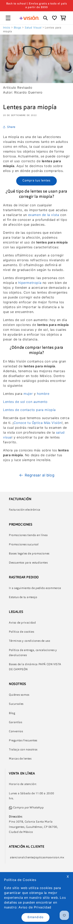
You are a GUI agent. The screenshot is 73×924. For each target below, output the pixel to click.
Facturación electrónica (24, 509)
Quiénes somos (19, 694)
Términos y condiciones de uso (29, 641)
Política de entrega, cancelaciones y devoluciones (33, 653)
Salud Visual (33, 27)
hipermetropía (29, 283)
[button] (8, 18)
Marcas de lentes (20, 758)
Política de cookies (21, 631)
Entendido (35, 917)
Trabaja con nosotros (23, 749)
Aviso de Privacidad (34, 907)
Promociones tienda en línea (28, 535)
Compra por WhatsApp (28, 807)
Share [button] (11, 127)
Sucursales (16, 704)
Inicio (6, 27)
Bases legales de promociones (29, 553)
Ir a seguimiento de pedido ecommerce (35, 588)
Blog (12, 713)
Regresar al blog (40, 475)
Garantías (15, 722)
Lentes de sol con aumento (25, 402)
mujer (28, 394)
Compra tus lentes (36, 180)
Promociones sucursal (24, 544)
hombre (43, 394)
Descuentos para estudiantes (28, 562)
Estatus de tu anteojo (23, 597)
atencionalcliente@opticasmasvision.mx (37, 857)
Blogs (17, 27)
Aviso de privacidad (22, 622)
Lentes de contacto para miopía (29, 410)
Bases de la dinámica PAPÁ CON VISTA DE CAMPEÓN (35, 667)
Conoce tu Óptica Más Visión (38, 423)
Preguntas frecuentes (23, 740)
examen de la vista (43, 215)
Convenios (16, 731)
